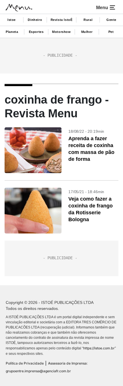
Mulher (87, 31)
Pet (111, 31)
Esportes (36, 31)
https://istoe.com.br (99, 348)
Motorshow (61, 31)
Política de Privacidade (25, 363)
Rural (88, 19)
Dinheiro (35, 19)
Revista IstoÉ (62, 19)
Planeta (12, 31)
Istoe (11, 19)
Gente (111, 19)
